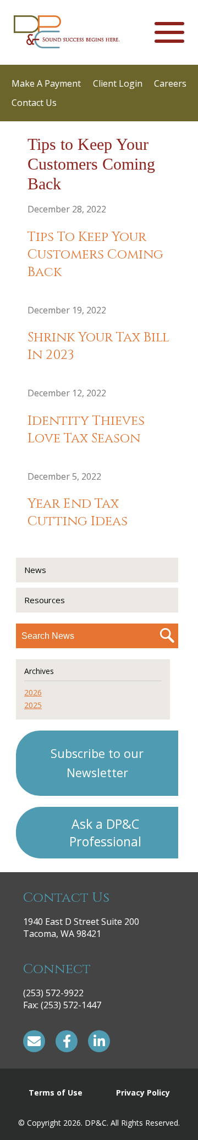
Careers (170, 83)
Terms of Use (55, 1092)
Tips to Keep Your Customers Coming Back (95, 254)
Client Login (117, 83)
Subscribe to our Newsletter (97, 762)
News (35, 569)
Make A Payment (46, 83)
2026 (33, 692)
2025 (33, 705)
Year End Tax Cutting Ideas (78, 512)
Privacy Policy (143, 1092)
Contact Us (34, 103)
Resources (44, 599)
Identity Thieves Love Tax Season (86, 429)
